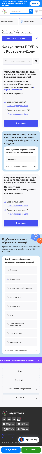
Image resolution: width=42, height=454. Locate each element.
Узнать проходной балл (17, 106)
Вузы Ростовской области (21, 31)
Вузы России (6, 31)
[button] (21, 372)
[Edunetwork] (4, 11)
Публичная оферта (8, 435)
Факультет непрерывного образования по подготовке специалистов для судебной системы (20, 180)
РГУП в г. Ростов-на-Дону (24, 33)
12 (24, 93)
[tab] (30, 21)
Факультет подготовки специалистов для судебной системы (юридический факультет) (20, 74)
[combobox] (20, 11)
